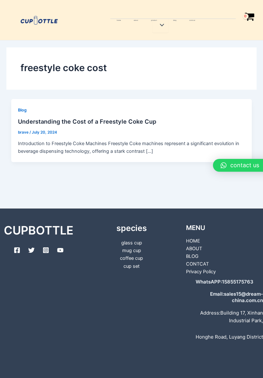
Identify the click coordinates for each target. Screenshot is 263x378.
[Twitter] (31, 250)
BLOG (174, 20)
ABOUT (136, 20)
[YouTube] (60, 250)
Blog (22, 110)
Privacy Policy (201, 272)
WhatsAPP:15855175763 (224, 282)
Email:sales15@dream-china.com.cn (236, 297)
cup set (131, 266)
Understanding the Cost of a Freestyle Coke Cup (87, 121)
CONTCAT (192, 20)
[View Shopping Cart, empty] (249, 20)
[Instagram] (46, 250)
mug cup (131, 250)
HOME (119, 20)
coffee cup (131, 258)
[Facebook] (17, 250)
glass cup (131, 243)
